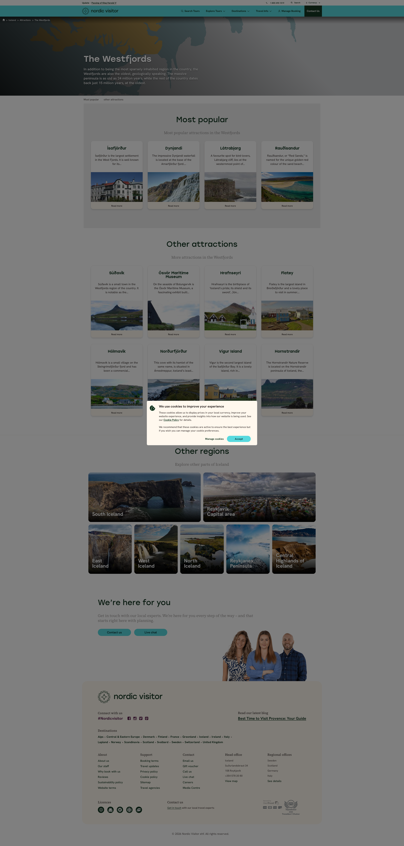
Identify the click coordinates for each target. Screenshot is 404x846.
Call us (187, 771)
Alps (100, 737)
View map (231, 781)
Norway (116, 742)
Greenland (189, 737)
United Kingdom (213, 742)
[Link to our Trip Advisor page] (294, 807)
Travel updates (149, 766)
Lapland (103, 742)
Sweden (176, 742)
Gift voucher (190, 766)
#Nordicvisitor (110, 719)
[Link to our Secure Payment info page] (272, 804)
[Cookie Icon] (152, 419)
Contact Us (313, 11)
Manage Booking (291, 11)
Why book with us (109, 771)
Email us (188, 761)
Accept (239, 439)
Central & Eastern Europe (123, 737)
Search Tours (192, 11)
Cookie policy (148, 777)
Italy (227, 737)
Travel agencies (150, 788)
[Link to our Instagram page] (135, 718)
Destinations (239, 11)
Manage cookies (214, 438)
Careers (188, 782)
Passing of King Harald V (104, 2)
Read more (116, 205)
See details (274, 781)
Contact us (114, 632)
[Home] (106, 11)
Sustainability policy (110, 782)
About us (103, 761)
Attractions (25, 20)
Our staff (103, 766)
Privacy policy (149, 771)
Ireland (216, 737)
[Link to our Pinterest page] (147, 718)
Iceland (12, 20)
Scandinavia (132, 742)
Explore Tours (214, 11)
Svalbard (162, 742)
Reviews (103, 777)
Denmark (149, 737)
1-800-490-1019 (277, 3)
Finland (162, 737)
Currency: (313, 2)
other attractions (113, 99)
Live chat (151, 632)
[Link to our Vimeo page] (141, 718)
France (174, 737)
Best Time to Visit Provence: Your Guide (272, 718)
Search (297, 2)
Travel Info (262, 11)
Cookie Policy (171, 420)
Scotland (148, 742)
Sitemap (145, 782)
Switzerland (192, 742)
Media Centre (191, 788)
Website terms (107, 788)
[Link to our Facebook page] (129, 718)
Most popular (91, 99)
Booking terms (149, 761)
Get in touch (174, 807)
